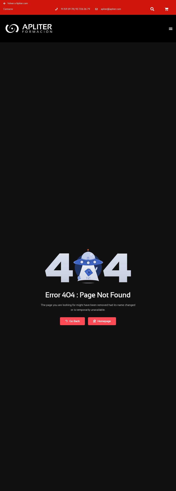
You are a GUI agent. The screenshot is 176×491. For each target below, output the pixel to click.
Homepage (104, 321)
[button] (152, 9)
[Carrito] (167, 9)
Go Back (74, 321)
